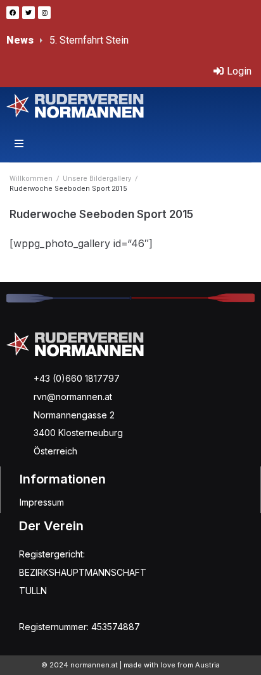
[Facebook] (12, 12)
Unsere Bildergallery (97, 178)
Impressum (42, 502)
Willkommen (31, 178)
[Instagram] (44, 12)
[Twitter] (28, 12)
